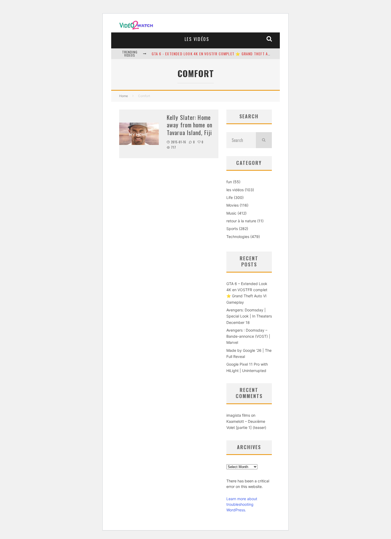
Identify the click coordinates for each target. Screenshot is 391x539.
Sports (232, 228)
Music (231, 213)
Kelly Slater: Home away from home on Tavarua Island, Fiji (189, 125)
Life (229, 197)
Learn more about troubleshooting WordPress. (241, 504)
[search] (264, 140)
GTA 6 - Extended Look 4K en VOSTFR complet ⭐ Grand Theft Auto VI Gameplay (225, 53)
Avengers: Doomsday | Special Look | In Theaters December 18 (249, 316)
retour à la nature (241, 221)
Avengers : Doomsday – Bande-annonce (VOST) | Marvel (248, 336)
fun (229, 181)
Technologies (237, 236)
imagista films (238, 415)
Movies (232, 205)
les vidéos (197, 39)
